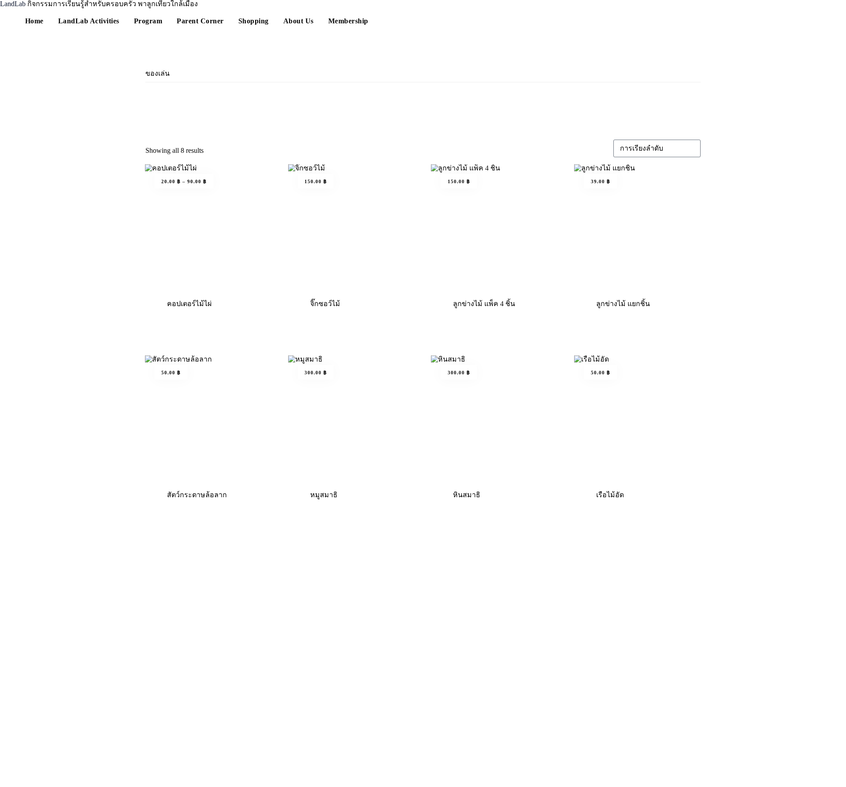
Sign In (72, 774)
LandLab (13, 3)
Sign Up (49, 774)
